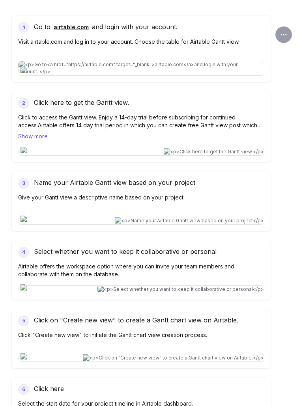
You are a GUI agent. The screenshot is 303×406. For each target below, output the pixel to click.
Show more (33, 136)
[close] (283, 34)
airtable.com (71, 27)
